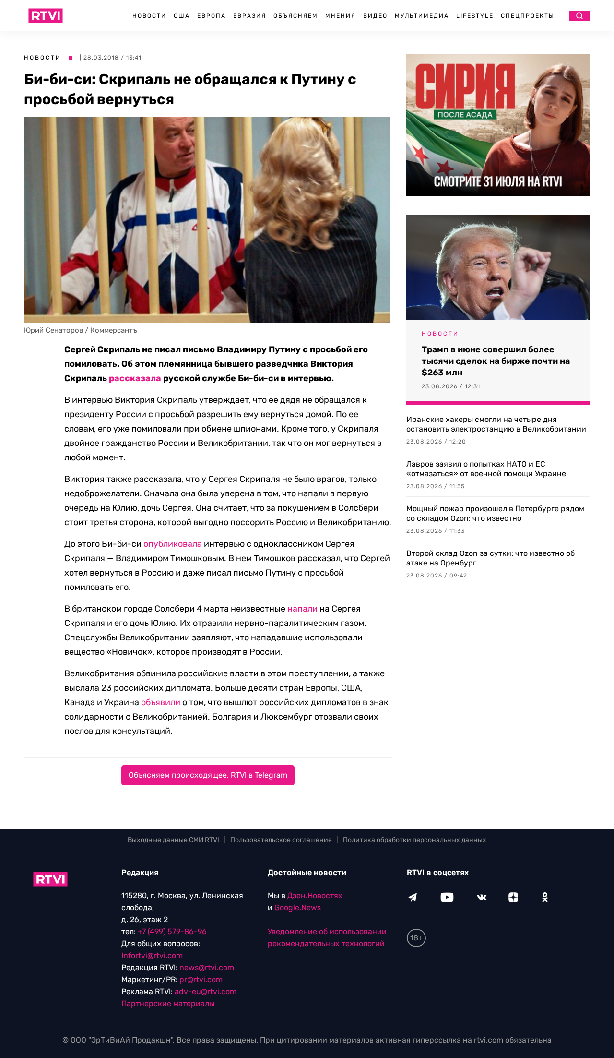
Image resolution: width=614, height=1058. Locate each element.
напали (302, 608)
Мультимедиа (422, 15)
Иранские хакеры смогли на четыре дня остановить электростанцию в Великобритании (496, 424)
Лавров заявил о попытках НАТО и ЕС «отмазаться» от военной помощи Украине (486, 468)
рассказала (135, 378)
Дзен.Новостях (314, 895)
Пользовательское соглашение (281, 840)
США (182, 15)
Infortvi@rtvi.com (152, 955)
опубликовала (172, 544)
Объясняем (295, 15)
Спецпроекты (528, 15)
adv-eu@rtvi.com (205, 991)
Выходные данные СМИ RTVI (173, 840)
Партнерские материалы (167, 1003)
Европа (211, 15)
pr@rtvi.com (201, 979)
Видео (375, 15)
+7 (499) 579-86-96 (172, 931)
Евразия (249, 15)
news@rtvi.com (206, 967)
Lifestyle (475, 15)
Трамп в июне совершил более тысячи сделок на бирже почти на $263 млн (496, 361)
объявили (160, 702)
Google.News (297, 907)
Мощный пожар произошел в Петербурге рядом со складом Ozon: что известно (495, 513)
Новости (149, 15)
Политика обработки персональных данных (414, 840)
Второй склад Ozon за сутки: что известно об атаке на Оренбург (490, 558)
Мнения (340, 15)
